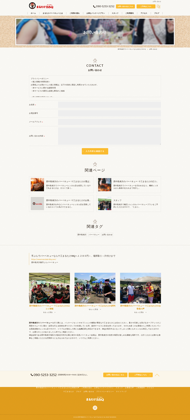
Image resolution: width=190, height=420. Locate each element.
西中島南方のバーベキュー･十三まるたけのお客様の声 (57, 388)
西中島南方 (82, 234)
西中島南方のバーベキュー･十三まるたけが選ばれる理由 (133, 384)
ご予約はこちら (146, 6)
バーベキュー (94, 234)
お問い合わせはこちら (125, 6)
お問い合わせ (107, 234)
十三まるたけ (68, 391)
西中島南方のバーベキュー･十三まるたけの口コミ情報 (86, 384)
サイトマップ (121, 391)
